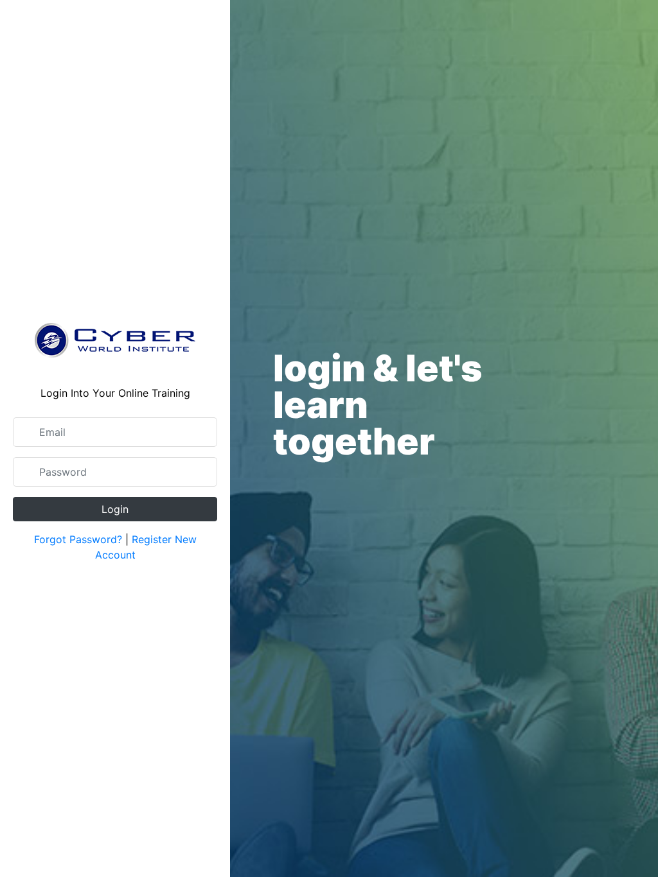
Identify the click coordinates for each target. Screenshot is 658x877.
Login (115, 509)
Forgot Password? (78, 539)
